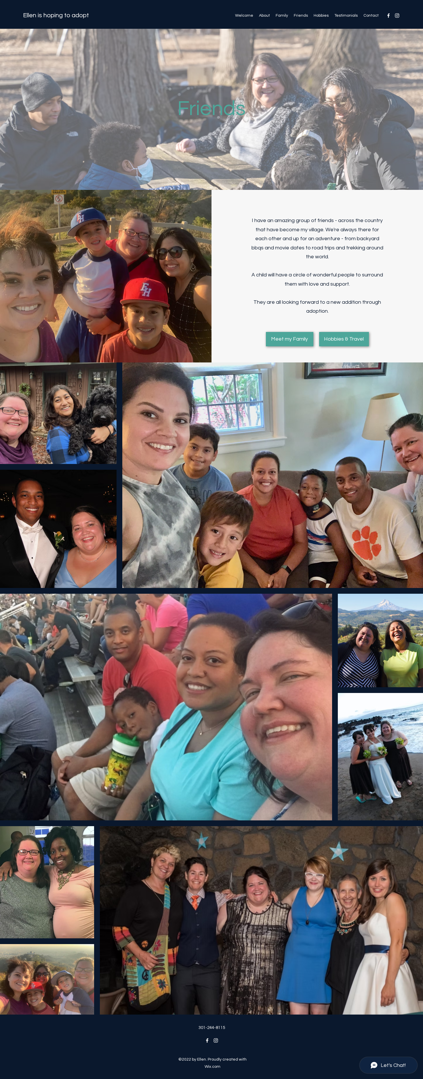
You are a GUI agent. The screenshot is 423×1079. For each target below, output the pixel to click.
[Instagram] (397, 15)
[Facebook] (388, 15)
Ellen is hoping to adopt (56, 15)
